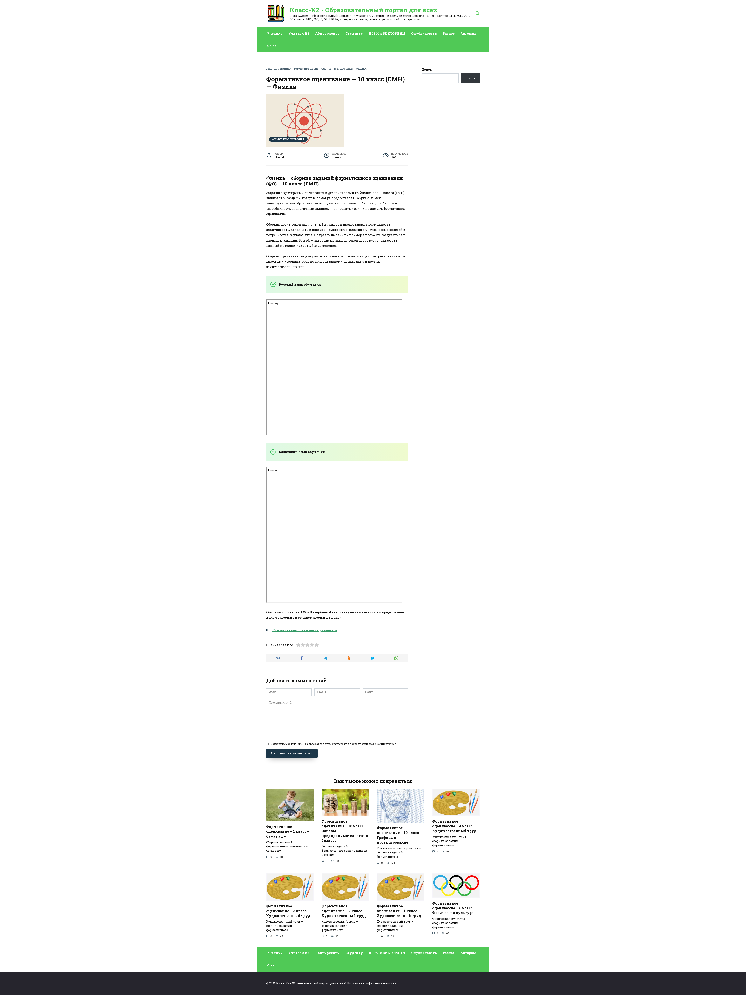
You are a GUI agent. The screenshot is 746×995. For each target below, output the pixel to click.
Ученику (275, 33)
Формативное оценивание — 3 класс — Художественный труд (288, 911)
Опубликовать (424, 33)
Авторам (468, 33)
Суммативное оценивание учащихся (304, 630)
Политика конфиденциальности (372, 983)
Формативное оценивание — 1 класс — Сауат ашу (288, 831)
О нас (271, 46)
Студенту (354, 33)
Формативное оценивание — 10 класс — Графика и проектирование (399, 835)
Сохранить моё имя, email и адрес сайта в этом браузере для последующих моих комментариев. (334, 743)
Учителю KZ (298, 33)
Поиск (427, 69)
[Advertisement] (451, 156)
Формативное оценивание (288, 139)
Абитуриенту (327, 33)
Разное (449, 33)
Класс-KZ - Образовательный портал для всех (363, 10)
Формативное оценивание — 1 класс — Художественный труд (399, 911)
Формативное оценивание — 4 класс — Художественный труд (454, 826)
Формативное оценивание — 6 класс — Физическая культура (454, 908)
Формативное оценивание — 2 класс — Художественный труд (344, 911)
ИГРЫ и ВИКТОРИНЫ (387, 33)
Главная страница (278, 68)
